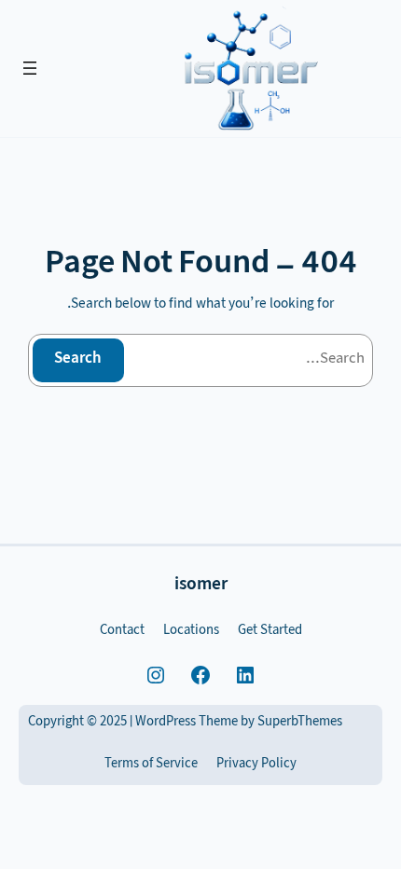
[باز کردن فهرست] (30, 68)
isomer (201, 586)
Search (78, 359)
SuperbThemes (299, 722)
